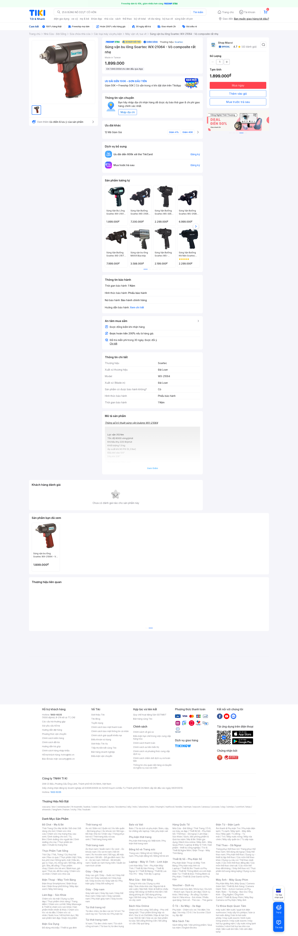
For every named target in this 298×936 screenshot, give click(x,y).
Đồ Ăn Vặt (140, 918)
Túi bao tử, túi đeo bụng (112, 926)
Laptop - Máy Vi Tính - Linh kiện (148, 861)
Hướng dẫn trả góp (51, 746)
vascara (46, 806)
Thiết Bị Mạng (146, 871)
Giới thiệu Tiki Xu (99, 743)
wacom (197, 806)
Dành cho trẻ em (57, 868)
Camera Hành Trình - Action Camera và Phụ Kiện (235, 889)
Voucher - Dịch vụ (183, 885)
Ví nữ (117, 911)
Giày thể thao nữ (241, 868)
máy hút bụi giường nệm (234, 922)
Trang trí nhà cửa (137, 883)
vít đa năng (154, 18)
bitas (248, 806)
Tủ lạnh (225, 831)
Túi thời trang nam (96, 919)
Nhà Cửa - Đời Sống (141, 879)
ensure (103, 806)
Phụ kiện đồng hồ (143, 856)
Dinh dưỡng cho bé (57, 836)
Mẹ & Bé (191, 839)
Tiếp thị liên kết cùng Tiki (103, 747)
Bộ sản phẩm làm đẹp (60, 916)
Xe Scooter (199, 912)
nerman (187, 806)
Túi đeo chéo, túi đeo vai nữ (99, 911)
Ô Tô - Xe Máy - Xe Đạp (186, 905)
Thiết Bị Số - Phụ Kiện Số (187, 859)
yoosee (215, 806)
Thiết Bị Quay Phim (233, 897)
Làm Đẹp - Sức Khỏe (54, 894)
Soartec (179, 42)
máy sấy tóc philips (237, 912)
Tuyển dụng (97, 723)
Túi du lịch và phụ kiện (146, 828)
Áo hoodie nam (99, 854)
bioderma (121, 806)
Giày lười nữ (111, 880)
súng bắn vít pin (184, 18)
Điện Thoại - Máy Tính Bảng (59, 879)
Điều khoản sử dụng (101, 739)
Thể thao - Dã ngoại (187, 834)
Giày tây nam (107, 893)
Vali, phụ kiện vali (159, 831)
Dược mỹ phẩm (69, 918)
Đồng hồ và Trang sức (142, 849)
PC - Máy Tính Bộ (142, 874)
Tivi (223, 836)
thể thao (127, 18)
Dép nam (101, 896)
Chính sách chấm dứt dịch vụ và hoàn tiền (151, 759)
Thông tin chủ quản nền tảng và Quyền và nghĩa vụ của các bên (152, 766)
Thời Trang (199, 828)
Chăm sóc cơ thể (57, 904)
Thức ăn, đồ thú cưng (58, 871)
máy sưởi (220, 909)
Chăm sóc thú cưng (138, 909)
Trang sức (134, 853)
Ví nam (89, 923)
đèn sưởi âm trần (230, 929)
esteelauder (63, 806)
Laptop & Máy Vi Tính (195, 845)
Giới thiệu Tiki (98, 714)
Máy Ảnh (242, 900)
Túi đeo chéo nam (103, 923)
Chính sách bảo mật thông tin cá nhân (110, 731)
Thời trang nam (95, 845)
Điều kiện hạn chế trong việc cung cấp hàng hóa (152, 737)
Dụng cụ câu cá (230, 860)
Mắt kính (156, 840)
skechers (143, 806)
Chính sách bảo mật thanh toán (106, 727)
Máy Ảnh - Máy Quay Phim (232, 879)
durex (111, 806)
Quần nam (105, 849)
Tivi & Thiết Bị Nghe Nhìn (189, 849)
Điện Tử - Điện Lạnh (228, 824)
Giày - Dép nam (95, 889)
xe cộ (74, 18)
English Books (189, 927)
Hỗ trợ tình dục (67, 915)
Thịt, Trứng (57, 854)
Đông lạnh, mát (63, 860)
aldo (152, 806)
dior (54, 806)
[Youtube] (226, 716)
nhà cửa (108, 18)
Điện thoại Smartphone (53, 883)
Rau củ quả (52, 857)
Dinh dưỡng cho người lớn (60, 839)
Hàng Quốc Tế (181, 824)
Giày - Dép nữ (94, 871)
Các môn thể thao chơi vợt (235, 864)
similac (230, 806)
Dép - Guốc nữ (107, 875)
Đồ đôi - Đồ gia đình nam (108, 857)
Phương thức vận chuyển (54, 734)
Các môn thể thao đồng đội (235, 863)
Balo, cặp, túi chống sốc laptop (149, 829)
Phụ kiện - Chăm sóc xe (184, 909)
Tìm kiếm (198, 12)
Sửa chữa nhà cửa (143, 886)
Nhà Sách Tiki (180, 921)
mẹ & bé (84, 18)
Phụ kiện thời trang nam (147, 842)
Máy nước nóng (234, 836)
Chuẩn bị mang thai (57, 845)
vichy (73, 809)
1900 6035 (55, 792)
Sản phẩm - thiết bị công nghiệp (192, 846)
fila (79, 809)
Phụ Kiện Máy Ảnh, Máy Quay (230, 883)
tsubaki (86, 809)
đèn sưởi (231, 909)
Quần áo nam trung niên (103, 863)
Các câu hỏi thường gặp (54, 721)
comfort (240, 806)
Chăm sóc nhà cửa (61, 874)
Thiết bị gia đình (69, 927)
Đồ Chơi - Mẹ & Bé (53, 824)
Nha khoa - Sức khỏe (190, 897)
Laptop (156, 874)
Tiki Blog (95, 719)
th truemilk (77, 806)
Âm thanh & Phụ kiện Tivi (228, 828)
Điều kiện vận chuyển (101, 756)
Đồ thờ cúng (140, 897)
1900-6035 (56, 714)
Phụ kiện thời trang (140, 836)
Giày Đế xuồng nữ (105, 883)
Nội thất (143, 889)
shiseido (46, 809)
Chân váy (106, 834)
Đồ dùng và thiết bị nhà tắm (149, 891)
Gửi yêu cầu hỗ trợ (51, 725)
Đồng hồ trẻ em (161, 856)
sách (118, 18)
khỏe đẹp (96, 18)
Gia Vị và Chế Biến (144, 915)
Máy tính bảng (56, 889)
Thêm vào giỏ (238, 93)
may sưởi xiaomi (231, 918)
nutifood (170, 806)
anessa (206, 806)
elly (129, 806)
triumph (160, 806)
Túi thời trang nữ (95, 907)
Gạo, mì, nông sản (58, 863)
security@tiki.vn (67, 759)
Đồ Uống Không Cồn (147, 920)
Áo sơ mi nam (105, 851)
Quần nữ (106, 828)
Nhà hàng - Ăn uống (189, 894)
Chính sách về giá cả (143, 732)
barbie (87, 806)
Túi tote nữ (104, 914)
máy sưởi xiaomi (238, 920)
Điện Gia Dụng (50, 923)
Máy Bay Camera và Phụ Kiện (234, 898)
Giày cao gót (92, 875)
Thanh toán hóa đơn (182, 889)
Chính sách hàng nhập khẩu (55, 750)
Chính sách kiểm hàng (53, 738)
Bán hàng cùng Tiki (142, 719)
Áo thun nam (92, 849)
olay (223, 806)
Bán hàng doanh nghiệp (103, 752)
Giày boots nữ (97, 880)
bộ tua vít (167, 18)
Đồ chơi (73, 828)
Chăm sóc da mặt (51, 898)
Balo (131, 828)
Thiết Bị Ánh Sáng (235, 886)
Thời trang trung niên (101, 839)
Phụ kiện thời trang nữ (139, 840)
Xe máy (182, 912)
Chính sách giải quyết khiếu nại (106, 735)
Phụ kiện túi (116, 914)
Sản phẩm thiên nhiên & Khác (59, 908)
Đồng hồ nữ (146, 853)
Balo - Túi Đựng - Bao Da (234, 891)
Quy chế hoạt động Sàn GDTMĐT (149, 714)
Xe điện (201, 909)
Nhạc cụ (152, 897)
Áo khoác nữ (109, 831)
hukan (66, 809)
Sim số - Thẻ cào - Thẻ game (197, 900)
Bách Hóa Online (139, 905)
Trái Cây (46, 854)
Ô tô (189, 912)
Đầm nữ (97, 828)
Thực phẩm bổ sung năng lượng (236, 869)
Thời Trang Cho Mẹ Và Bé (54, 828)
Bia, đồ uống (53, 865)
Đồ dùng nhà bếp (50, 927)
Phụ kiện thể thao (235, 854)
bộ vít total (140, 18)
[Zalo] (233, 716)
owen (95, 806)
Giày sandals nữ (103, 878)
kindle (179, 806)
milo (135, 806)
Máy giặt (225, 834)
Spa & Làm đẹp (193, 891)
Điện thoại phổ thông (58, 886)
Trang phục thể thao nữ (227, 849)
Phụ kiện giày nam (101, 898)
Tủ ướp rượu (247, 839)
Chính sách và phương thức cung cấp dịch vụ (151, 752)
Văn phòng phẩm (197, 925)
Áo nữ (88, 828)
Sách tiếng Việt (179, 925)
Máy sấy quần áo (231, 839)
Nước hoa (53, 915)
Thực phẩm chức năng (59, 901)
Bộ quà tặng (143, 923)
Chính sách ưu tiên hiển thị (146, 747)
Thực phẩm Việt (68, 857)
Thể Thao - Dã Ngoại (228, 845)
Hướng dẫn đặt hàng (52, 730)
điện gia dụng (61, 18)
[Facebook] (219, 716)
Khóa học (198, 889)
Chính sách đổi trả (51, 742)
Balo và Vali (136, 824)
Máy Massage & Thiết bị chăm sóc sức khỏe (61, 905)
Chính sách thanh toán (144, 743)
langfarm (57, 809)
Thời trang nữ (94, 824)
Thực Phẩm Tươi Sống (55, 850)
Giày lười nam (92, 893)
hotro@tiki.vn (67, 754)
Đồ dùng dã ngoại (236, 851)
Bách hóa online (187, 842)
